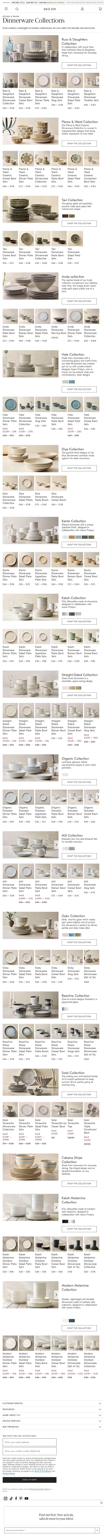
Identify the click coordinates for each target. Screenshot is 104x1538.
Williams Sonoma (91, 2)
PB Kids (77, 2)
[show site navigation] (6, 9)
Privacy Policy (9, 1473)
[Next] (98, 80)
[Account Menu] (82, 9)
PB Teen (83, 2)
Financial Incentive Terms (39, 1489)
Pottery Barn (70, 2)
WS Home (100, 2)
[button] (17, 9)
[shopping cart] (100, 9)
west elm (6, 2)
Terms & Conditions (43, 1471)
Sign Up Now (29, 1480)
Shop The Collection (79, 65)
